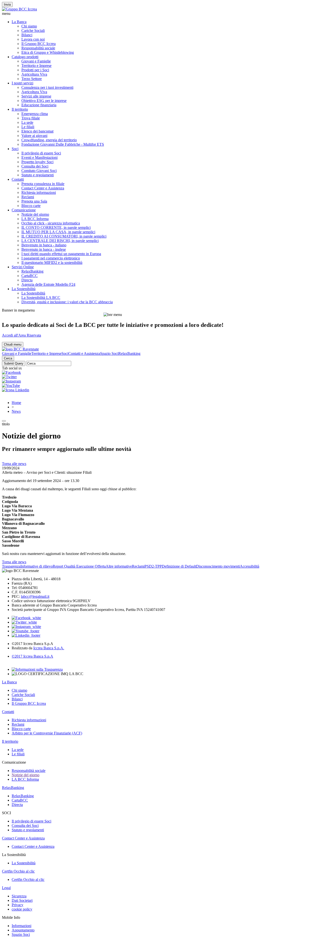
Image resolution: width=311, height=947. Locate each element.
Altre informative (119, 566)
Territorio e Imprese (36, 65)
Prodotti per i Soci (35, 70)
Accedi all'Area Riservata (21, 335)
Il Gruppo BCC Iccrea (38, 44)
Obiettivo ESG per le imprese (44, 100)
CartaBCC (29, 276)
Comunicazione (24, 210)
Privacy (17, 905)
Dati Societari (22, 900)
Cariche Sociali (33, 30)
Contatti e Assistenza (84, 353)
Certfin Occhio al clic (18, 871)
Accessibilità (249, 566)
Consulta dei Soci (34, 166)
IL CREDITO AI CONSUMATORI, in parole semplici (63, 236)
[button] (155, 13)
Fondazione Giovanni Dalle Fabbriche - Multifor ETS (62, 144)
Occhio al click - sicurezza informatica (50, 223)
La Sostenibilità (23, 289)
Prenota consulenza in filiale (42, 184)
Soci (15, 149)
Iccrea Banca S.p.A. (48, 648)
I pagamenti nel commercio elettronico (50, 258)
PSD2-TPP (153, 566)
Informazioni (21, 926)
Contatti (18, 179)
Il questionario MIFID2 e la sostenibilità (51, 262)
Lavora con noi (33, 39)
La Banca (19, 22)
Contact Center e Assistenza (42, 188)
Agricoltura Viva (34, 74)
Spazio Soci (109, 353)
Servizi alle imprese (36, 96)
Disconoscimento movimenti (218, 566)
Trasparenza (11, 566)
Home (16, 403)
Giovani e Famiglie (36, 61)
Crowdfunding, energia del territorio (49, 140)
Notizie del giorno (35, 214)
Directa (27, 280)
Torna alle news (14, 464)
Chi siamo (29, 26)
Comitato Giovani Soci (39, 171)
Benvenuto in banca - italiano (43, 245)
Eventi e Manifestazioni (39, 157)
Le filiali (27, 127)
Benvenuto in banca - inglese (43, 249)
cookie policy (22, 909)
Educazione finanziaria (38, 105)
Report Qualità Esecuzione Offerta (79, 566)
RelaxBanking (32, 271)
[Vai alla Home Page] (20, 349)
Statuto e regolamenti (37, 175)
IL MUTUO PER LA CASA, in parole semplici (58, 232)
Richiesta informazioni (38, 192)
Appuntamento (23, 930)
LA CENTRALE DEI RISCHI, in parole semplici (60, 241)
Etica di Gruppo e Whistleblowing (47, 52)
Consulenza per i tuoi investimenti (47, 87)
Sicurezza (19, 896)
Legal (6, 888)
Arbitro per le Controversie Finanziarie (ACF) (47, 733)
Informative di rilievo (36, 566)
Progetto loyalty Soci (37, 162)
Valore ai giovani (34, 136)
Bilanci (26, 35)
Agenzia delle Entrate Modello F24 (48, 284)
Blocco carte (31, 206)
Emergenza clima (34, 114)
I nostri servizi (22, 83)
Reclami (27, 197)
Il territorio (20, 109)
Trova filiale (30, 118)
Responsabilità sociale (38, 48)
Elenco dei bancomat (37, 131)
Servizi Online (23, 267)
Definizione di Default (179, 566)
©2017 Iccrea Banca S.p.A (32, 656)
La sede (27, 122)
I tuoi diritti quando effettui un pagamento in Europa (61, 254)
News (16, 411)
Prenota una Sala (34, 201)
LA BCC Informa (35, 219)
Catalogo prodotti (25, 57)
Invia (7, 4)
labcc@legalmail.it (35, 596)
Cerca (8, 358)
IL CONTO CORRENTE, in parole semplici (56, 227)
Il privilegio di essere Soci (41, 153)
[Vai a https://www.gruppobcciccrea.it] (19, 9)
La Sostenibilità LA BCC (40, 297)
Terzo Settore (31, 79)
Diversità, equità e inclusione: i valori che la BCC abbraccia (67, 302)
